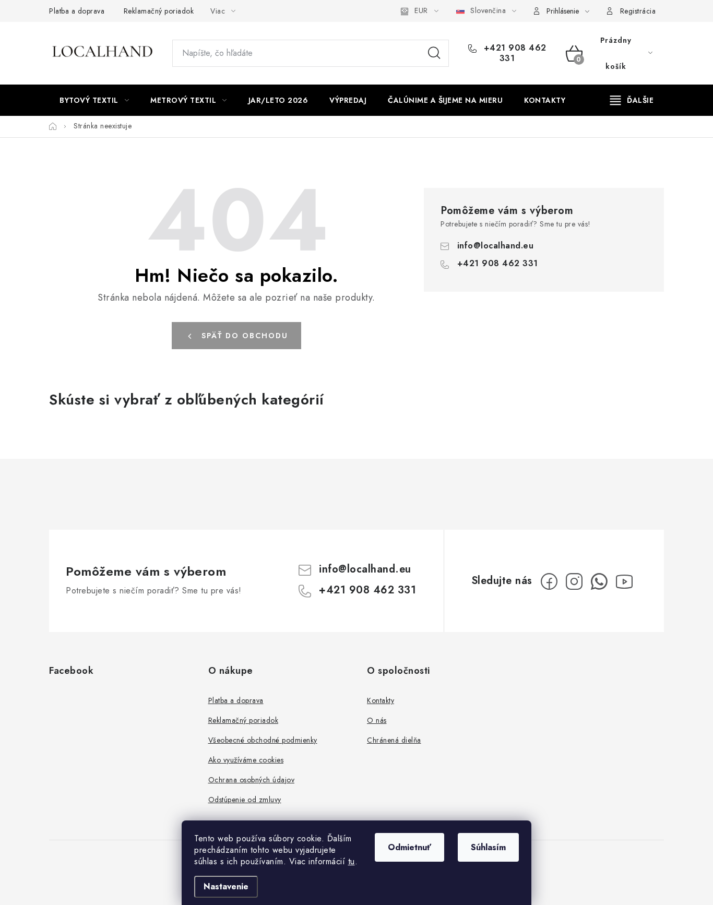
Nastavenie (226, 886)
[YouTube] (624, 581)
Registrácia (638, 11)
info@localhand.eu (495, 246)
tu (351, 861)
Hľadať (434, 53)
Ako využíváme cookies (246, 760)
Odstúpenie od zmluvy (244, 799)
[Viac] (632, 100)
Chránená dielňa (394, 740)
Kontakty (380, 700)
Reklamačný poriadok (159, 11)
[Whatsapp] (599, 581)
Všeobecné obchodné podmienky (262, 740)
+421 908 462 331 (513, 53)
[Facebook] (549, 581)
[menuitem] (94, 100)
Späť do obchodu (244, 335)
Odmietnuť (409, 847)
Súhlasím (488, 847)
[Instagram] (574, 581)
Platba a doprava (76, 11)
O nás (377, 720)
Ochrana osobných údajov (251, 780)
